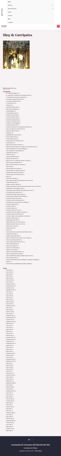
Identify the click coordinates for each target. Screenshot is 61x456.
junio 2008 (8, 385)
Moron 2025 (9, 166)
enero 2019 (9, 367)
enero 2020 (9, 357)
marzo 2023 (9, 309)
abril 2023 (8, 307)
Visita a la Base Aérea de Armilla (14, 253)
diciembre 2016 (10, 375)
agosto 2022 (9, 323)
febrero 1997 (9, 418)
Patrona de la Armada (11, 178)
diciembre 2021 (10, 337)
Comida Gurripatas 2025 (12, 117)
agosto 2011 (9, 381)
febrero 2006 (9, 398)
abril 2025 (8, 297)
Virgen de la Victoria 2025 (12, 247)
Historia (10, 5)
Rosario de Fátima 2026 (12, 218)
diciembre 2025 (10, 284)
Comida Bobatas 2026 (11, 113)
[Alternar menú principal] (58, 26)
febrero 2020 (9, 355)
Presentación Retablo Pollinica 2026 (14, 194)
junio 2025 (8, 293)
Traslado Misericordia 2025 (12, 236)
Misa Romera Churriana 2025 (13, 162)
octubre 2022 (9, 319)
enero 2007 (9, 394)
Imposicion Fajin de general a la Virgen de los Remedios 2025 (21, 146)
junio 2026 (8, 272)
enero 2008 (9, 389)
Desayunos (9, 132)
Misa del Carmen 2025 (11, 158)
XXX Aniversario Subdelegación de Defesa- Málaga (18, 263)
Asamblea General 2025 (12, 107)
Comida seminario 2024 (12, 125)
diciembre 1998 (10, 412)
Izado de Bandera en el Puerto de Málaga (16, 148)
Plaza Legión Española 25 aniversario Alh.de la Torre (18, 180)
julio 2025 (8, 291)
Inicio (9, 1)
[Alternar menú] (52, 5)
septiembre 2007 (10, 391)
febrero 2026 (9, 280)
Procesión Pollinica (10, 208)
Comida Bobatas (10, 111)
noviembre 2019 (10, 359)
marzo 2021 (9, 351)
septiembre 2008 (10, 383)
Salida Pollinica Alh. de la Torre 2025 (15, 222)
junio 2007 (8, 393)
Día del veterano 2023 (11, 136)
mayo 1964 (8, 430)
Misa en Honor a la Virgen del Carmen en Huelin (17, 160)
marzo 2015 (9, 377)
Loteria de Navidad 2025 (12, 156)
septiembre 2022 (10, 321)
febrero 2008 (9, 387)
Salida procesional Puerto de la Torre (15, 224)
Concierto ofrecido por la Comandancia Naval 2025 (18, 127)
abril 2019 (8, 363)
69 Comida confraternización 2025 (14, 99)
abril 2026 (8, 276)
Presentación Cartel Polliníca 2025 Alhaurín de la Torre (19, 190)
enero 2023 (9, 313)
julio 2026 (8, 270)
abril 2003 (8, 408)
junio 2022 (8, 327)
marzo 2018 (9, 369)
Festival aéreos (9, 142)
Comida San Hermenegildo (12, 123)
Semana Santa (9, 228)
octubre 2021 (9, 341)
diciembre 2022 (10, 315)
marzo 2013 (9, 379)
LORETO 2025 (9, 154)
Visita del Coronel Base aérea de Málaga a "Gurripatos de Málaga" (22, 259)
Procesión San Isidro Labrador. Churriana (16, 212)
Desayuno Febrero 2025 (12, 130)
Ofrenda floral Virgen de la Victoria (14, 172)
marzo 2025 (9, 299)
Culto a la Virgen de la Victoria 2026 (14, 129)
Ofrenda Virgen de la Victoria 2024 (14, 174)
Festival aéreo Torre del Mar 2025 (14, 140)
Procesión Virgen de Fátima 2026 (14, 214)
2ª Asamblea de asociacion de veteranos (16, 97)
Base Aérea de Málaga (11, 109)
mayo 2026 (8, 274)
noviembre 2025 (10, 286)
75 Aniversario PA (10, 103)
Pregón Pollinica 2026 (11, 182)
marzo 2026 (9, 278)
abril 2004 (8, 404)
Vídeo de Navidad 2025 (11, 243)
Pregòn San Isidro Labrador (12, 184)
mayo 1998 (8, 416)
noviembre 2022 (10, 317)
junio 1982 (8, 424)
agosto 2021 (9, 345)
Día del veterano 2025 (11, 138)
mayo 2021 (8, 349)
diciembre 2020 (10, 353)
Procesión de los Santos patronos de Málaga (17, 202)
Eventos (10, 15)
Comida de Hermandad (11, 115)
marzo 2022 (9, 333)
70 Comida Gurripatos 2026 (12, 101)
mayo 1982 (8, 426)
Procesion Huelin (10, 206)
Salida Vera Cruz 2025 (11, 226)
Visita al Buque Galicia (11, 257)
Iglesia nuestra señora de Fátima (14, 144)
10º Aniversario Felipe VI (12, 93)
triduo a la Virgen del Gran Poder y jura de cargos (18, 237)
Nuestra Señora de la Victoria (13, 168)
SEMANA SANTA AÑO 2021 (9, 88)
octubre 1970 (9, 428)
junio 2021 (8, 347)
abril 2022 (8, 331)
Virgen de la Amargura (11, 245)
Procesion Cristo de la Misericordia (14, 200)
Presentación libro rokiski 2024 (13, 192)
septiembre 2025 (10, 290)
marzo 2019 (9, 365)
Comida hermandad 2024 (12, 119)
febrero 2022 (9, 335)
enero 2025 (9, 303)
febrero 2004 (9, 406)
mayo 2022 (8, 329)
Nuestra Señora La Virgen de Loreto (14, 170)
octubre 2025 (9, 288)
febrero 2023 (9, 311)
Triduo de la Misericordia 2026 (13, 239)
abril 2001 (8, 410)
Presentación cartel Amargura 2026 (14, 188)
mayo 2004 (8, 402)
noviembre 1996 (10, 420)
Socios (9, 12)
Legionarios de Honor (11, 152)
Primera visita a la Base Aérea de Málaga (16, 196)
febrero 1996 (9, 422)
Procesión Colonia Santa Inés (13, 198)
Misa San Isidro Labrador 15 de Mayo (15, 164)
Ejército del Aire (12, 8)
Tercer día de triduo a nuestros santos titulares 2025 (18, 232)
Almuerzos (8, 105)
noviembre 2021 (10, 339)
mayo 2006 (8, 396)
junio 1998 (8, 414)
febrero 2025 (9, 301)
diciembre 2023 (10, 305)
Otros (7, 176)
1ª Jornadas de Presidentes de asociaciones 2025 (18, 95)
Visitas (7, 261)
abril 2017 (8, 371)
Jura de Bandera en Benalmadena (14, 150)
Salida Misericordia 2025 (12, 220)
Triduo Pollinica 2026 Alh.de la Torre (14, 241)
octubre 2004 (9, 400)
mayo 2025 (8, 295)
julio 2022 (8, 325)
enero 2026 (9, 282)
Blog (9, 19)
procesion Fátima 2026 (11, 204)
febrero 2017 (9, 373)
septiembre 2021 (10, 343)
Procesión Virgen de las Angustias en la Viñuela (17, 216)
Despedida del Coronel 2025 (13, 134)
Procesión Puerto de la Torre (13, 210)
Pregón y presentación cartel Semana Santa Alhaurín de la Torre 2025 (22, 186)
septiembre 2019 (10, 361)
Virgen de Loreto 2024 (11, 249)
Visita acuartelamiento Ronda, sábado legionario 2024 (19, 255)
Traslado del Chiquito (11, 233)
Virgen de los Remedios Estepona (14, 251)
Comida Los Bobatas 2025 (12, 121)
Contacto (10, 22)
